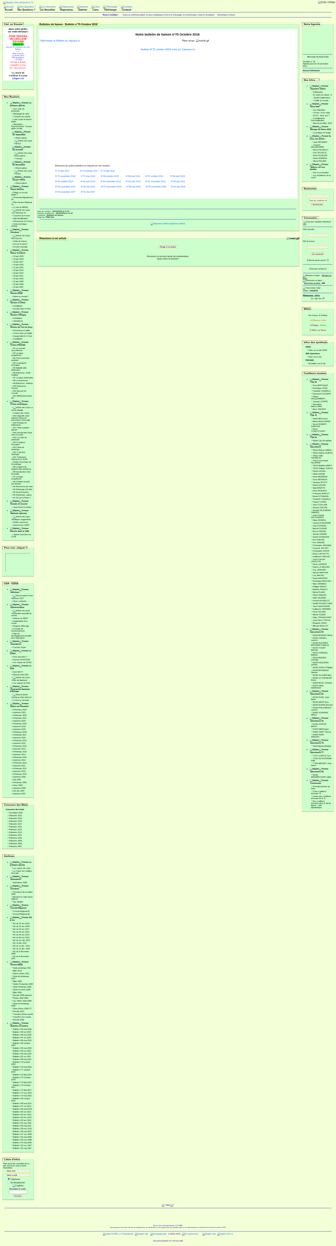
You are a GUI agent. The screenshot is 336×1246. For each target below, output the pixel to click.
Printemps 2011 (19, 768)
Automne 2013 (19, 754)
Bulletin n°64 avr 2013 (22, 1115)
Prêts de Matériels (19, 680)
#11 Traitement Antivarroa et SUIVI (19, 458)
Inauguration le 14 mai (22, 336)
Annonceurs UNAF (21, 525)
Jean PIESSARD (320, 142)
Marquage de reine (21, 114)
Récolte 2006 (18, 1020)
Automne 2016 (19, 738)
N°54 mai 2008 (177, 187)
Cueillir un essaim (320, 100)
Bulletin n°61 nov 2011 (22, 1123)
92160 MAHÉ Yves (321, 702)
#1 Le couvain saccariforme (18, 349)
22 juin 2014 (18, 270)
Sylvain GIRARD (320, 534)
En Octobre (18, 150)
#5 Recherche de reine (23, 486)
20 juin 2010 (18, 279)
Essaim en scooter (18, 504)
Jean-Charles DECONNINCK (317, 516)
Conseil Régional (18, 908)
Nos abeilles (18, 902)
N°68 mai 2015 (133, 176)
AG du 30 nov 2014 (21, 935)
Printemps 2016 (20, 740)
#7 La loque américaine (23, 378)
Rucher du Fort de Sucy (21, 327)
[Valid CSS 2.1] (225, 1234)
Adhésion (14, 592)
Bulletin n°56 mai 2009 (22, 1137)
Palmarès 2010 (15, 838)
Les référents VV (19, 213)
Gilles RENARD (319, 598)
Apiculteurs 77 (317, 752)
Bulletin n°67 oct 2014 (22, 1106)
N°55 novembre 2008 (156, 187)
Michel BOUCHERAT (322, 421)
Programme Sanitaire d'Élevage (20, 690)
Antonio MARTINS (320, 573)
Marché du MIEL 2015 (322, 123)
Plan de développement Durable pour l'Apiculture (21, 636)
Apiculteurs (315, 447)
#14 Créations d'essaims (18, 443)
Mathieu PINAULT (320, 589)
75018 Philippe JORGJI (323, 468)
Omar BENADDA (320, 479)
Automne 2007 (19, 794)
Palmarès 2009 (15, 841)
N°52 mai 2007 (88, 192)
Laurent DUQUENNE (322, 523)
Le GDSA (20, 652)
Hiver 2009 (18, 785)
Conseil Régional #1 (21, 911)
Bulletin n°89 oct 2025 (22, 1032)
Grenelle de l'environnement (17, 630)
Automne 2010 (19, 771)
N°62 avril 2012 (133, 181)
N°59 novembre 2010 (65, 187)
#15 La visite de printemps (19, 438)
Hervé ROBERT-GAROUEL (319, 425)
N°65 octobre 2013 (64, 181)
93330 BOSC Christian (322, 683)
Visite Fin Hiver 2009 (21, 990)
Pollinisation (318, 92)
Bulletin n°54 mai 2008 (22, 1143)
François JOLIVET (321, 548)
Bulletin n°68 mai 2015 (22, 1103)
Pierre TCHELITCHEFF (318, 430)
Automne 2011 (19, 766)
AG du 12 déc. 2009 (21, 949)
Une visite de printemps (17, 110)
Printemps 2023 (20, 715)
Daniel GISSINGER (321, 537)
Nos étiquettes (319, 110)
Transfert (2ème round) (23, 1014)
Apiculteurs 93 (317, 632)
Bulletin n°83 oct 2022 (22, 1051)
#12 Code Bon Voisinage (18, 453)
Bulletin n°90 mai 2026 (22, 1029)
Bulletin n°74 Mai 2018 (22, 1082)
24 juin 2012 (18, 273)
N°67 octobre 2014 (154, 176)
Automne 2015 (19, 743)
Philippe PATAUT (320, 587)
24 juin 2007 (18, 287)
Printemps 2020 (20, 724)
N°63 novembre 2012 (111, 181)
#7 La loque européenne (17, 478)
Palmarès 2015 (15, 829)
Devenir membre (318, 269)
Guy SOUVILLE (320, 153)
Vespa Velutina (17, 189)
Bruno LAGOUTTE (321, 554)
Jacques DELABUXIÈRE (317, 146)
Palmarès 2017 (15, 824)
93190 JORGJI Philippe (323, 667)
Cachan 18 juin (19, 647)
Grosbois (14, 232)
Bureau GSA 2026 (21, 675)
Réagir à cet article (168, 247)
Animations (15, 644)
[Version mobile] (324, 298)
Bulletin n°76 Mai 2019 (22, 1075)
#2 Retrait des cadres (22, 495)
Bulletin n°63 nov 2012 (22, 1117)
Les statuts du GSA (21, 683)
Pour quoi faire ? (20, 657)
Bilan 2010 (17, 971)
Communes (315, 783)
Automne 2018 (19, 729)
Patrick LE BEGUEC (321, 567)
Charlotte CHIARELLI (322, 391)
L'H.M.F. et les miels (321, 113)
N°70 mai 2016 (88, 176)
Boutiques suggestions (21, 519)
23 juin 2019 (18, 256)
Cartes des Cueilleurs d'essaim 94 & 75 (321, 797)
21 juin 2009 (18, 281)
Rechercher (318, 205)
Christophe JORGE (321, 551)
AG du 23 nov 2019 (21, 923)
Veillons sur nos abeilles (317, 168)
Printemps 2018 (20, 732)
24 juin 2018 (18, 259)
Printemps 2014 (20, 752)
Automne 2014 (19, 749)
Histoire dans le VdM (19, 531)
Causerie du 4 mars (21, 216)
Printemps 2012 (20, 763)
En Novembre (19, 165)
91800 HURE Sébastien (317, 736)
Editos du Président (19, 706)
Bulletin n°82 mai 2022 (22, 1054)
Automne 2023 (19, 712)
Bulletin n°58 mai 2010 (22, 1131)
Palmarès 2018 (15, 821)
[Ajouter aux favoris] (316, 298)
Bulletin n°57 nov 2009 (22, 1134)
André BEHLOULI (320, 419)
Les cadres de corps (22, 868)
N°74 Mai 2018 (107, 171)
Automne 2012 (19, 760)
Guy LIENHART (319, 570)
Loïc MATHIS (318, 575)
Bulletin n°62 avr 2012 (22, 1120)
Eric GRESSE (318, 540)
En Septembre (19, 135)
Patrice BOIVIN (319, 485)
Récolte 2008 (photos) (22, 995)
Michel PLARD (319, 592)
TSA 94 (313, 382)
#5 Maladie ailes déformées (19, 369)
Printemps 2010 (20, 774)
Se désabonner (17, 1182)
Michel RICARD (319, 161)
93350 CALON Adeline (322, 441)
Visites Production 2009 (23, 984)
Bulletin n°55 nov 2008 (22, 1140)
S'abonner (15, 1179)
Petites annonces (20, 522)
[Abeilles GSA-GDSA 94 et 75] (18, 2)
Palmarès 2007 (15, 846)
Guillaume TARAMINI (322, 609)
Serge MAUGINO (320, 578)
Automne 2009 (19, 777)
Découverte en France (23, 221)
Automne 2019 (19, 726)
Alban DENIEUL (319, 520)
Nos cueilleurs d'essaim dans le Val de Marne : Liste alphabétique (321, 804)
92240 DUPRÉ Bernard (322, 705)
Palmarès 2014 (15, 832)
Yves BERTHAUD (320, 385)
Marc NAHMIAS (319, 584)
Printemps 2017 (20, 735)
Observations (21, 138)
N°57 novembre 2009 (111, 187)
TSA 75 (313, 415)
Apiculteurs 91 (317, 721)
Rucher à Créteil (17, 303)
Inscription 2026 (16, 813)
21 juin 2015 (18, 267)
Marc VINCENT (319, 409)
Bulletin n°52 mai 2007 (22, 1148)
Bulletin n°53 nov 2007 (22, 1145)
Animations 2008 (20, 882)
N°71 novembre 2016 (65, 176)
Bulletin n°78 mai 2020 (22, 1067)
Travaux (17, 143)
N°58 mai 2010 (87, 187)
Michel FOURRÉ (320, 528)
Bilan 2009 (17, 981)
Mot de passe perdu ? (318, 260)
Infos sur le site (315, 357)
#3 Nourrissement (21, 492)
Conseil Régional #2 (21, 914)
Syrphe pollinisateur (321, 98)
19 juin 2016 (18, 265)
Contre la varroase (21, 700)
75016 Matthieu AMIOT (322, 465)
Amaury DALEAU (320, 507)
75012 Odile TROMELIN (317, 457)
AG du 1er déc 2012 (21, 940)
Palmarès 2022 (15, 815)
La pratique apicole (20, 104)
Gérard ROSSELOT (321, 601)
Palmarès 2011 (15, 835)
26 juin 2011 (18, 276)
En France (313, 315)
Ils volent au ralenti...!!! (322, 95)
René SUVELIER (320, 155)
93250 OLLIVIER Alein (322, 675)
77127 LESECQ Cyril (322, 756)
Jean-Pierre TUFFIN (321, 620)
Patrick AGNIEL (319, 471)
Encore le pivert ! (20, 244)
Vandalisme (18, 321)
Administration (17, 607)
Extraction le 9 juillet (21, 330)
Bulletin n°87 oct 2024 (22, 1038)
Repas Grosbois (17, 253)
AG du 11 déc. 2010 (21, 946)
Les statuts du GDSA (22, 662)
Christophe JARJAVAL (322, 545)
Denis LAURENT (320, 564)
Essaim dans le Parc (22, 309)
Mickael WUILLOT (320, 626)
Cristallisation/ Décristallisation (318, 119)
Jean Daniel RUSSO (321, 606)
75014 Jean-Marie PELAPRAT (319, 462)
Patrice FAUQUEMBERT (318, 398)
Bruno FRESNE (319, 531)
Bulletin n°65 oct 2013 (22, 1112)
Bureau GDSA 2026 (21, 660)
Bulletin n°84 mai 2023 (22, 1048)
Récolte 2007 (18, 1011)
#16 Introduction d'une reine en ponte (21, 434)
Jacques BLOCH (320, 482)
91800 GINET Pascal (322, 732)
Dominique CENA (320, 388)
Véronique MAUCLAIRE (316, 405)
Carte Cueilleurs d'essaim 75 (318, 792)
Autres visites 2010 (21, 973)
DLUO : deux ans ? (321, 115)
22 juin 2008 (18, 284)
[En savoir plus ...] (191, 1234)
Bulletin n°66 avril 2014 (22, 1109)
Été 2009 (17, 780)
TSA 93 (313, 437)
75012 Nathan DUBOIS (322, 453)
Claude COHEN (319, 502)
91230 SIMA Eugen (321, 729)
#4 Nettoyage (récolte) (22, 489)
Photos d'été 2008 (20, 998)
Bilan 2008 (17, 992)
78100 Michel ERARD (322, 746)
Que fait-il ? (18, 672)
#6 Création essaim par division (20, 483)
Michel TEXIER (319, 615)
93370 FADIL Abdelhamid (317, 687)
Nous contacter (19, 601)
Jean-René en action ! (22, 507)
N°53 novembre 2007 (65, 192)
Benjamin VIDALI (320, 623)
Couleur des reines (21, 413)
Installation (17, 306)
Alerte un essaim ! (21, 296)
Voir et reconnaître (321, 173)
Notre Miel (315, 107)
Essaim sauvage (20, 247)
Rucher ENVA (16, 293)
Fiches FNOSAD (17, 345)
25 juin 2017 (18, 262)
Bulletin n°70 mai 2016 (22, 1096)
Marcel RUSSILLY (320, 150)
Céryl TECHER (319, 612)
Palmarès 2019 (15, 818)
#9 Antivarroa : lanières (23, 383)
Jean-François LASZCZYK (318, 560)
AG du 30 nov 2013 (21, 937)
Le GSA (20, 667)
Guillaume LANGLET (321, 556)
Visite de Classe (20, 241)
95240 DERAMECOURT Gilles (321, 776)
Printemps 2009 (20, 782)
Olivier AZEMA (319, 474)
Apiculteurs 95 (317, 772)
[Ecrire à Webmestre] (312, 298)
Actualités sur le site (317, 363)
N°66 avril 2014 (177, 176)
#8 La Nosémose (20, 380)
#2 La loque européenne (17, 354)
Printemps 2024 (20, 710)
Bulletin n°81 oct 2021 (22, 1056)
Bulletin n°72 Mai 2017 (22, 1090)
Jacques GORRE (320, 401)
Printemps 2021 (20, 718)
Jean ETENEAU (319, 526)
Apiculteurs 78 (317, 743)
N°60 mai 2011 (178, 181)
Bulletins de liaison (19, 1026)
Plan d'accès (16, 238)
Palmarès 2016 (15, 827)
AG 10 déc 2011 (20, 943)
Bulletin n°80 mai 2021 (22, 1059)
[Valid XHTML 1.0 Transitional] (118, 1234)
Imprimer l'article (177, 223)
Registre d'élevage (21, 626)
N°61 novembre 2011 (155, 181)
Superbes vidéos (318, 89)
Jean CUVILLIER (320, 505)
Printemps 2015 (20, 746)
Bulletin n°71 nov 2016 (22, 1093)
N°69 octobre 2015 (110, 176)
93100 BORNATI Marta (322, 635)
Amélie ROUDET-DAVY (322, 603)
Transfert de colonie (21, 116)
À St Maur (323, 315)
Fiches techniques (18, 404)
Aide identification (20, 218)
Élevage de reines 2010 (320, 129)
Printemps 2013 (20, 757)
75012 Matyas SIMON (322, 450)
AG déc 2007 (18, 791)
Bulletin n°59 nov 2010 (22, 1129)
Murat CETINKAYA (320, 496)
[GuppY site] (141, 1234)
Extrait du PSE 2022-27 (21, 697)
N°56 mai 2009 (133, 187)
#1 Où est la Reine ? (22, 498)
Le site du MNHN (20, 207)
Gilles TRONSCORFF (322, 617)
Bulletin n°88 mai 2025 (22, 1035)
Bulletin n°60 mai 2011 (22, 1126)
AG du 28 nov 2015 (21, 932)
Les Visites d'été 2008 (22, 1001)
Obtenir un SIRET (20, 618)
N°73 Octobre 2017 (89, 171)
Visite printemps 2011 (22, 968)
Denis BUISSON (320, 491)
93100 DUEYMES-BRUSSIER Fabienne (320, 644)
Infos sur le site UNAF (318, 350)
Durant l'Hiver (19, 180)
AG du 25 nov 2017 (21, 929)
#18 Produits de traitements (19, 424)
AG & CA (21, 918)
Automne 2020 (19, 721)
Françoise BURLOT (321, 493)
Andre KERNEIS (320, 158)
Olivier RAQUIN (319, 595)
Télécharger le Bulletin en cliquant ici (59, 40)
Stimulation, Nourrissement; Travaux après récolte (21, 126)
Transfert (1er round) (22, 1017)
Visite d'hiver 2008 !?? (22, 1008)
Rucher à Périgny (18, 315)
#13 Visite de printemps (17, 448)
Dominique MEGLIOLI (322, 581)
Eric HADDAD (319, 542)
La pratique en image (322, 133)
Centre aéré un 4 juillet (22, 333)
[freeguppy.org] (158, 1234)
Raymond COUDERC (322, 394)
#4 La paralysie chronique (18, 364)
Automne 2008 (19, 788)
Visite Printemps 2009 (22, 987)
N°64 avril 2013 (87, 181)
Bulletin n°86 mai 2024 (22, 1040)
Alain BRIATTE (319, 488)
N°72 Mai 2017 (62, 171)
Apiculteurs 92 (317, 694)
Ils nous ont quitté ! (320, 137)
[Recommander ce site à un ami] (320, 298)
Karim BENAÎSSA (320, 477)
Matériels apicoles (18, 513)
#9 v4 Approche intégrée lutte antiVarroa (21, 468)
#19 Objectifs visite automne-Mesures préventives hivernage (20, 418)
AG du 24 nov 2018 (21, 926)
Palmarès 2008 (15, 843)
